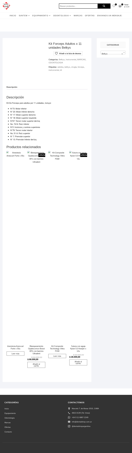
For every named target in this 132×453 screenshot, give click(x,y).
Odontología (10, 418)
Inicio (13, 16)
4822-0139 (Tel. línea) (81, 413)
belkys (67, 66)
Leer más (15, 353)
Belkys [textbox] (112, 53)
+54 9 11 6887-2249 (80, 417)
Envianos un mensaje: (109, 16)
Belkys (62, 59)
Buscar (104, 6)
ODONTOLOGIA (61, 16)
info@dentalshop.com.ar (82, 422)
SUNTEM (23, 16)
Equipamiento (10, 413)
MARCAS (81, 59)
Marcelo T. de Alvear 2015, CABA (85, 408)
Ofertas (8, 427)
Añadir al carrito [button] (36, 365)
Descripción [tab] (11, 87)
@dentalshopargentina (81, 426)
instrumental (54, 70)
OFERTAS (90, 16)
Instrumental (71, 59)
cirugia (74, 66)
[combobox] (113, 52)
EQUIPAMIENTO (40, 16)
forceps (81, 66)
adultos (60, 66)
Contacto (8, 432)
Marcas (78, 16)
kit (61, 70)
